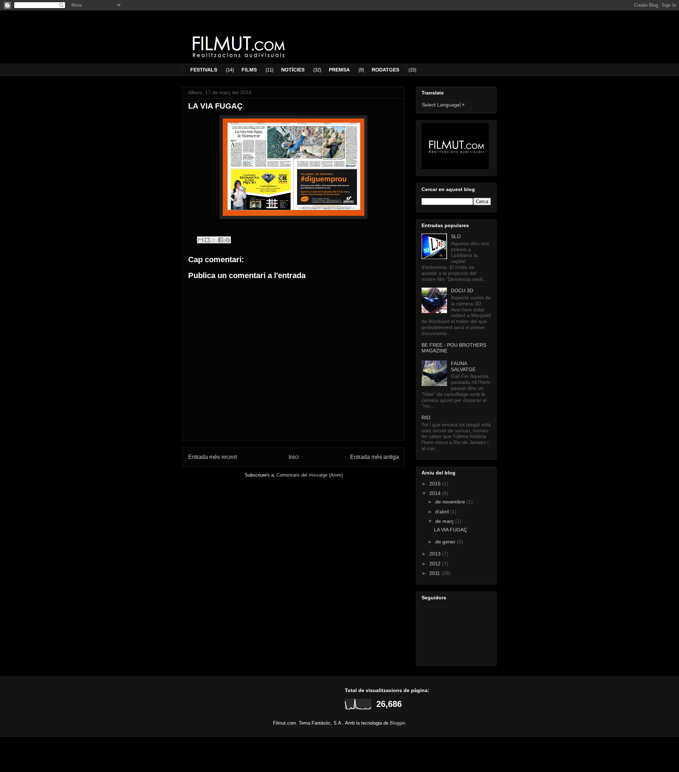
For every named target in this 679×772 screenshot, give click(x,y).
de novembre (450, 502)
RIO (426, 417)
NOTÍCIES (292, 70)
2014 (435, 493)
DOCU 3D (462, 290)
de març (445, 521)
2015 (435, 483)
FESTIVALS (203, 70)
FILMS (249, 70)
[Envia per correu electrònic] (200, 239)
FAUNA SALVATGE (463, 366)
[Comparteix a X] (213, 239)
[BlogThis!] (207, 239)
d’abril (442, 511)
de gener (446, 542)
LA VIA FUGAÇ (450, 529)
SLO (456, 236)
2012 (435, 563)
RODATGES (385, 70)
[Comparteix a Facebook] (220, 239)
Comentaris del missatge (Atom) (310, 475)
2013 (435, 554)
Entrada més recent (212, 457)
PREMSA (339, 70)
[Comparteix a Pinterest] (227, 239)
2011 (435, 573)
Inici (294, 457)
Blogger (397, 723)
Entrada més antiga (374, 457)
